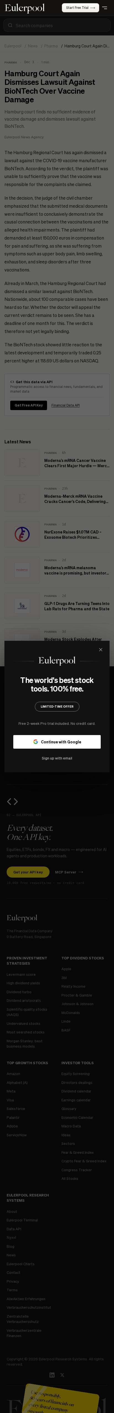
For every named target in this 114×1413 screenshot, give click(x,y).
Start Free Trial (77, 8)
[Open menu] (105, 8)
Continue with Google (61, 741)
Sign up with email (57, 758)
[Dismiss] (100, 649)
